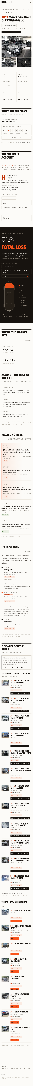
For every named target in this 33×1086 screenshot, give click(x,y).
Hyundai (4, 1068)
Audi (24, 1068)
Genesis (29, 1068)
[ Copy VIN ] (16, 137)
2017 (11, 11)
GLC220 (5, 11)
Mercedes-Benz (26, 9)
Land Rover (12, 1071)
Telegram (24, 1081)
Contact (25, 2)
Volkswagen (4, 1071)
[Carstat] (7, 2)
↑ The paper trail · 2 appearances (13, 667)
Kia (8, 1068)
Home (14, 2)
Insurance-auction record (10, 9)
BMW (20, 1068)
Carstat (4, 1074)
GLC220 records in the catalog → (12, 893)
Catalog (19, 2)
